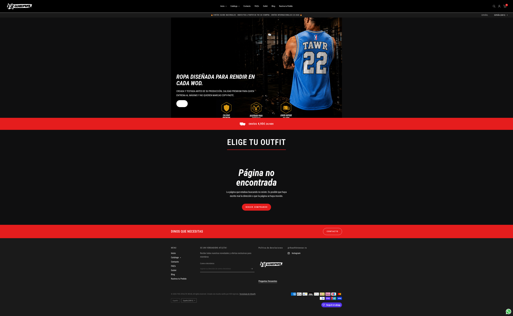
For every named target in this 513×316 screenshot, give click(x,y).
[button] (182, 103)
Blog (273, 6)
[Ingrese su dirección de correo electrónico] (251, 268)
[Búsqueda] (494, 6)
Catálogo (234, 6)
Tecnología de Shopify (247, 294)
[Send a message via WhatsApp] (508, 311)
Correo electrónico (207, 263)
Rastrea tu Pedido (286, 6)
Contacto (247, 6)
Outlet (265, 6)
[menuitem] (223, 6)
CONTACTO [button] (332, 231)
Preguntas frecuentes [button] (268, 281)
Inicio (222, 6)
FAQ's (257, 6)
